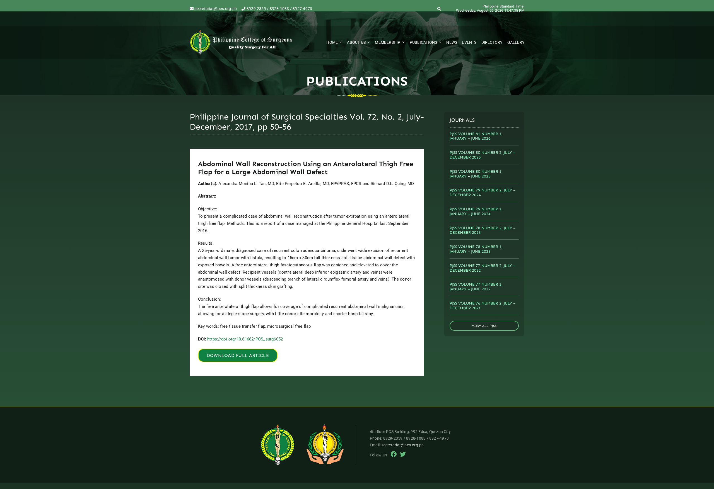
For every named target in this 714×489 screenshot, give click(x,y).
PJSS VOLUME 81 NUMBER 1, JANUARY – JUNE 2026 (476, 136)
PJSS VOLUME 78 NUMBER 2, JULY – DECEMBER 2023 (482, 230)
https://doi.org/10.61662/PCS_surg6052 (245, 339)
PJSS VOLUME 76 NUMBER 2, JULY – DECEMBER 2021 (482, 305)
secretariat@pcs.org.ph (215, 8)
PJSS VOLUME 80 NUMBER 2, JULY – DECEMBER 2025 (482, 155)
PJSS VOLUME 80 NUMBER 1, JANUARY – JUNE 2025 (476, 174)
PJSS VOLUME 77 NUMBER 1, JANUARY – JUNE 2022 (476, 286)
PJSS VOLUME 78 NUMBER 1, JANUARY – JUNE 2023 (476, 249)
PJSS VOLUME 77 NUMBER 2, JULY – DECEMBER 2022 (482, 268)
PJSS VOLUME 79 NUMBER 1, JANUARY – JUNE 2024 (476, 211)
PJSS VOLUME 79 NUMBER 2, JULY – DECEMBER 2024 (482, 192)
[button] (439, 8)
